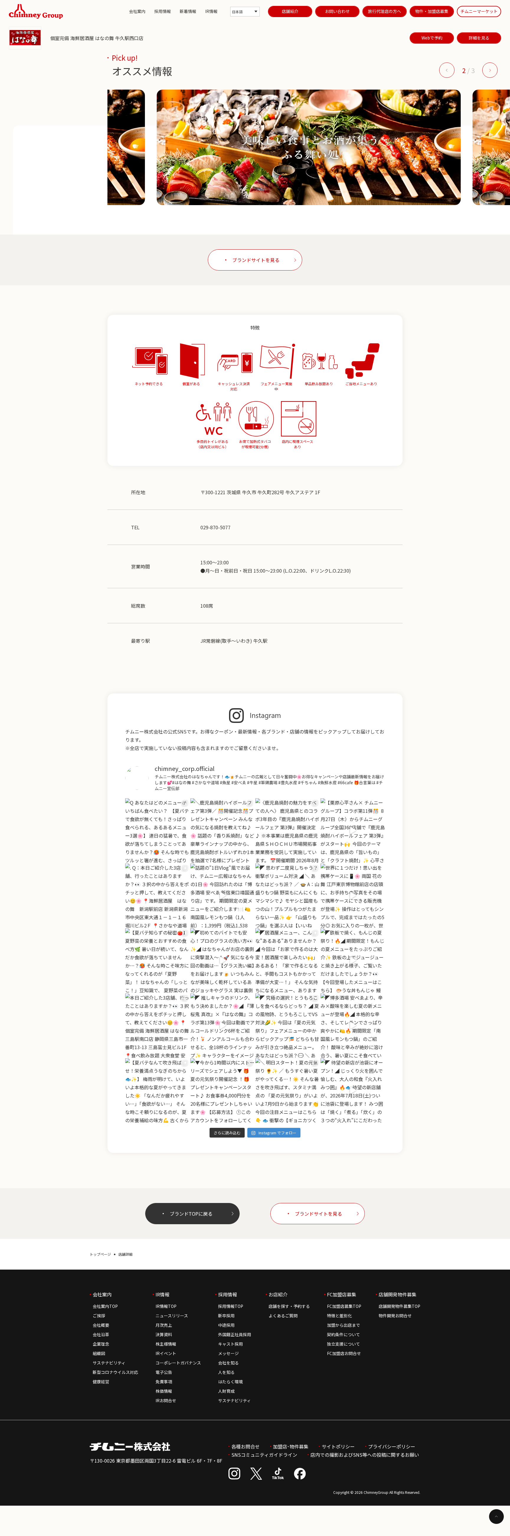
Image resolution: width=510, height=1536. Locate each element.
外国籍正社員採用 (234, 1334)
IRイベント (166, 1353)
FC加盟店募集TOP (344, 1306)
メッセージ (228, 1353)
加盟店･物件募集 (290, 1446)
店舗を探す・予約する (289, 1306)
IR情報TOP (166, 1306)
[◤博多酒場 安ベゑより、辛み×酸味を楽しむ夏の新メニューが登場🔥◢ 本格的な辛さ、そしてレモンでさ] (353, 1025)
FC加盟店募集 (341, 1294)
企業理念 (101, 1344)
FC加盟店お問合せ (344, 1353)
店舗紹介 (290, 11)
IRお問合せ (166, 1400)
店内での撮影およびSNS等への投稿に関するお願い (364, 1454)
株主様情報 (166, 1344)
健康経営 (101, 1382)
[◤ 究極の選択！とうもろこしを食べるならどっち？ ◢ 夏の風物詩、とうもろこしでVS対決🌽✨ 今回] (287, 1025)
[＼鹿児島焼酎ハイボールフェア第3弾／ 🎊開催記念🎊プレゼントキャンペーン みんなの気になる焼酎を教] (222, 830)
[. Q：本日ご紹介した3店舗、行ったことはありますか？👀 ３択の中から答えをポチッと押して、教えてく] (157, 895)
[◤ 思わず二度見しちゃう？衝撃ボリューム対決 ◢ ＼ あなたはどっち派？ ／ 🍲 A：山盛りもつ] (287, 895)
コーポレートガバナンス (178, 1363)
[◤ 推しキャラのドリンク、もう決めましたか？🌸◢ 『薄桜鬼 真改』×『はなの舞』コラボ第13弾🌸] (222, 1025)
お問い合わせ (337, 11)
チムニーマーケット (479, 11)
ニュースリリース (172, 1316)
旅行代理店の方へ (384, 11)
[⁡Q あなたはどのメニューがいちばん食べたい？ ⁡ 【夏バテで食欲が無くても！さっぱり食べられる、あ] (157, 830)
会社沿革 (101, 1334)
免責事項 (164, 1382)
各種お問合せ (245, 1446)
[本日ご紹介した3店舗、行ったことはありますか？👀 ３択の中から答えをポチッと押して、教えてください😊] (157, 1025)
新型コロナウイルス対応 (115, 1372)
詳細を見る (479, 38)
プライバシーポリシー (391, 1446)
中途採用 (226, 1325)
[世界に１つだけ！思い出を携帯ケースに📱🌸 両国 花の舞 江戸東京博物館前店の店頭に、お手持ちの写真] (353, 895)
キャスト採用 (230, 1344)
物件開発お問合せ (395, 1316)
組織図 (99, 1353)
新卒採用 (226, 1316)
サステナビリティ (109, 1363)
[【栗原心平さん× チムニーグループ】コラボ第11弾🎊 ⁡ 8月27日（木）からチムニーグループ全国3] (353, 830)
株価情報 (164, 1391)
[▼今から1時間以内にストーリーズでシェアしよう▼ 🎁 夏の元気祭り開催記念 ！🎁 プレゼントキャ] (222, 1090)
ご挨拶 (99, 1316)
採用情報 (162, 11)
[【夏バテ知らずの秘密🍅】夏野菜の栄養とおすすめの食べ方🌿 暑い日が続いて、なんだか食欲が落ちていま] (157, 960)
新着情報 (188, 11)
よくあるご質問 (283, 1316)
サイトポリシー (338, 1446)
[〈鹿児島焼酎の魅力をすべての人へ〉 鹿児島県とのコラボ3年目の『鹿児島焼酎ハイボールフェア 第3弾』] (287, 830)
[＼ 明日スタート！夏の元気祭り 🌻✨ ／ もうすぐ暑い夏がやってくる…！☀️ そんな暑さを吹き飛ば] (287, 1090)
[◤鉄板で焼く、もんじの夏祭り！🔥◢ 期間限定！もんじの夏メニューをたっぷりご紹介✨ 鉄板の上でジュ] (353, 960)
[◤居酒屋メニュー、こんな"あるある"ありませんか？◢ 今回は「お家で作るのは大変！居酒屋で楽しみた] (287, 960)
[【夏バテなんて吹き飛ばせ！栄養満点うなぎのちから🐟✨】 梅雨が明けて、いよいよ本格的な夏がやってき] (157, 1090)
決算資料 (164, 1334)
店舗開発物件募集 (397, 1294)
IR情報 (211, 11)
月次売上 (164, 1325)
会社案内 (137, 11)
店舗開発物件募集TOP (399, 1306)
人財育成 (226, 1391)
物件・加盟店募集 (431, 11)
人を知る (226, 1372)
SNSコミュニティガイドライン (264, 1454)
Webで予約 (431, 38)
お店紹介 (278, 1294)
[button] (447, 70)
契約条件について (343, 1334)
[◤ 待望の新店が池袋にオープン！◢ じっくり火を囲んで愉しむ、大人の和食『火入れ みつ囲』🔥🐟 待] (353, 1090)
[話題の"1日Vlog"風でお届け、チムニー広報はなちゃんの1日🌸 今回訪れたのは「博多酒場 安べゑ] (222, 895)
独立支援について (343, 1344)
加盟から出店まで (343, 1325)
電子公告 (164, 1372)
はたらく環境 (230, 1382)
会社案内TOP (105, 1306)
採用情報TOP (230, 1306)
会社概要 (101, 1325)
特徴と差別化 (339, 1316)
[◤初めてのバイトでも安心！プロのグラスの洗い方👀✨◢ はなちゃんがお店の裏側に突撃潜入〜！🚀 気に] (222, 960)
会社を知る (228, 1363)
